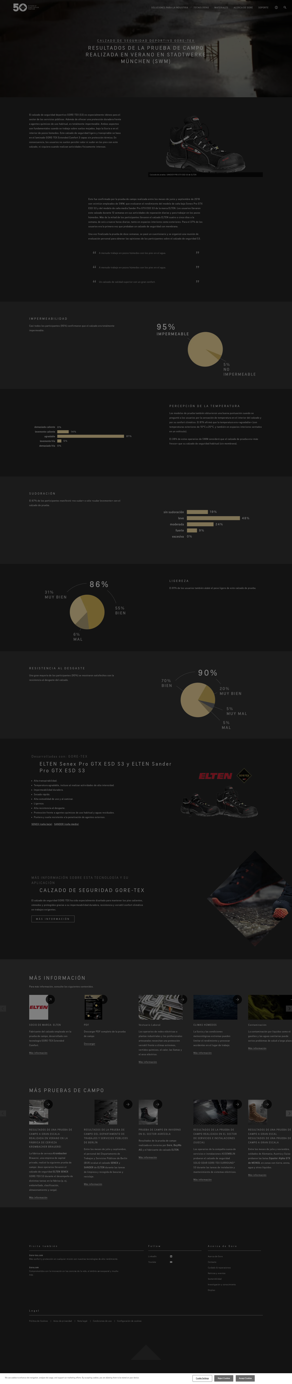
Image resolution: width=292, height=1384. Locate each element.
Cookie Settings (202, 1378)
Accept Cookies (245, 1378)
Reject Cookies (224, 1378)
